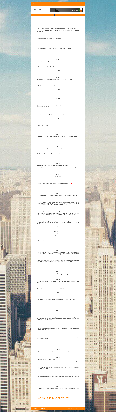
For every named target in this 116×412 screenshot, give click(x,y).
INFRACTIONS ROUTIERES (68, 15)
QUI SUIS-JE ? (41, 15)
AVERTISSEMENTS (58, 15)
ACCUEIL (34, 15)
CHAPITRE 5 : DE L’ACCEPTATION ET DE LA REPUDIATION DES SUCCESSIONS (48, 398)
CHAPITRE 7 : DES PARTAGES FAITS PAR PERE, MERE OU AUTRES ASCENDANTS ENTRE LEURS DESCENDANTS (53, 397)
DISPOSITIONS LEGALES (49, 15)
